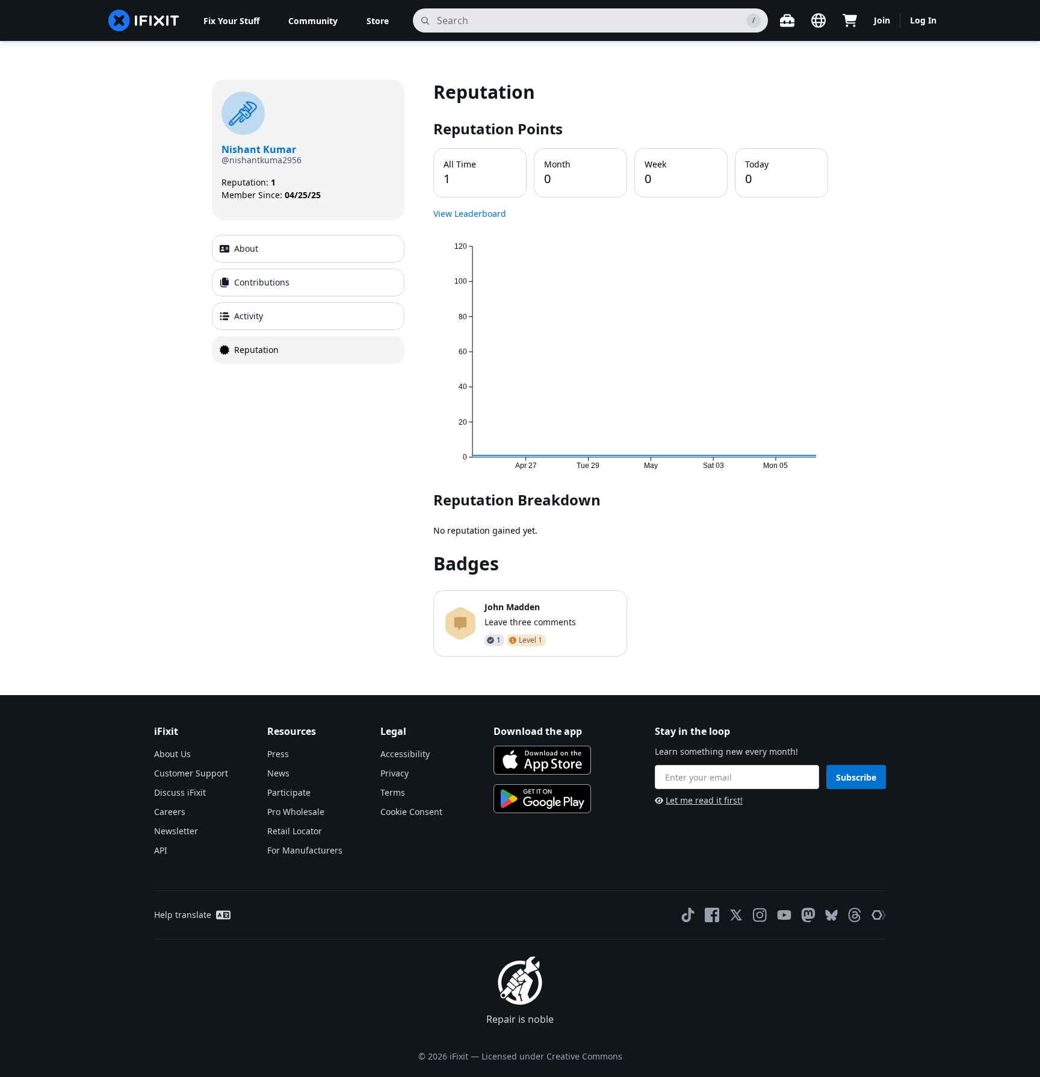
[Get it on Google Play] (542, 798)
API (160, 850)
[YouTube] (784, 915)
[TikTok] (688, 915)
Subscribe (856, 777)
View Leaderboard (469, 213)
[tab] (308, 249)
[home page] (143, 20)
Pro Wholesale (295, 811)
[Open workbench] (787, 20)
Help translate (182, 914)
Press (278, 754)
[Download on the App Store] (542, 760)
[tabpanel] (630, 368)
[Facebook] (712, 915)
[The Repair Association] (878, 915)
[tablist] (308, 299)
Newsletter (176, 831)
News (278, 773)
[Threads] (854, 915)
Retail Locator (294, 831)
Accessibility (405, 754)
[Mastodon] (808, 915)
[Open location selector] (818, 20)
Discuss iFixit (180, 792)
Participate (289, 792)
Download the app (538, 731)
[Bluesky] (831, 915)
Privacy (394, 773)
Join (882, 20)
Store (378, 21)
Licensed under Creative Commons (551, 1056)
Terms (392, 792)
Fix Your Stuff (231, 21)
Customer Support (191, 773)
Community (313, 21)
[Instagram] (760, 915)
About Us (172, 754)
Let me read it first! (704, 800)
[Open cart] (850, 20)
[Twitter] (736, 915)
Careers (169, 811)
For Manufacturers (304, 850)
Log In (923, 20)
